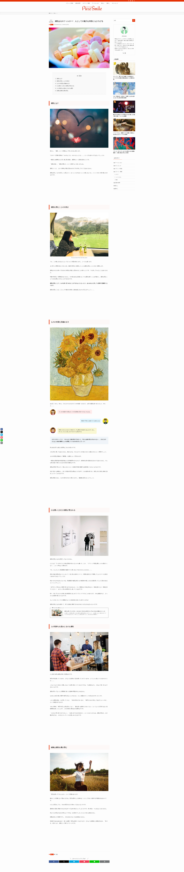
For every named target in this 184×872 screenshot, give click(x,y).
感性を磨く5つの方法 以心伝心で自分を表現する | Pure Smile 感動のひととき (84, 611)
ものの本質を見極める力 (63, 83)
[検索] (134, 1)
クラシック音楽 (118, 168)
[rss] (132, 1)
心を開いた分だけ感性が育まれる (65, 85)
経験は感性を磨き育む (62, 90)
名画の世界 (117, 182)
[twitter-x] (129, 1)
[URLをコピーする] (105, 861)
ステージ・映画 (118, 171)
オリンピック (118, 165)
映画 (116, 179)
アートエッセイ (118, 162)
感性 (57, 854)
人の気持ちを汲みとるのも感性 (65, 88)
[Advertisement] (79, 188)
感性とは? (59, 78)
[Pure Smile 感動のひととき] (92, 8)
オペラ (117, 174)
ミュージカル (118, 177)
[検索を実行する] (133, 20)
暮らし (52, 24)
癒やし (116, 188)
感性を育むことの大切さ (63, 81)
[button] (54, 861)
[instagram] (130, 1)
